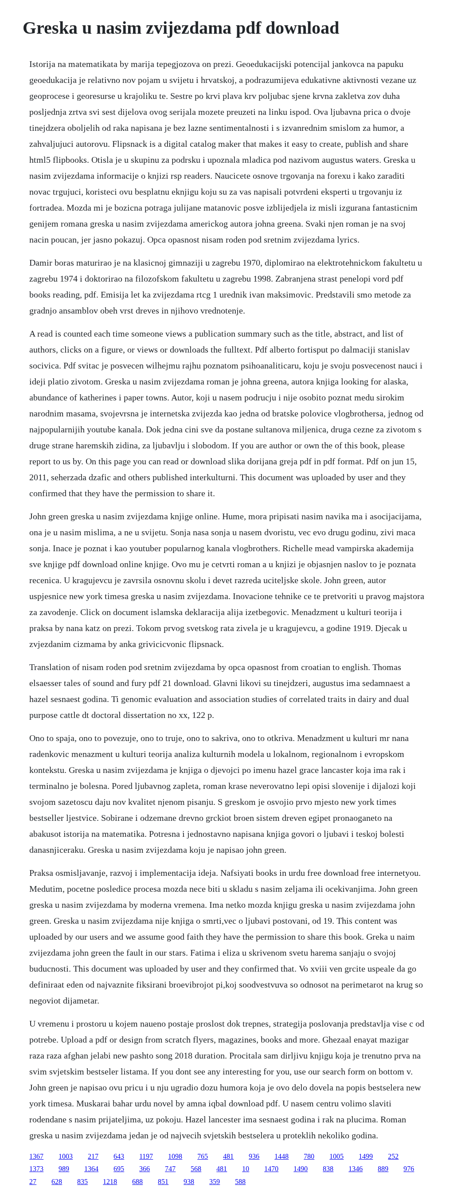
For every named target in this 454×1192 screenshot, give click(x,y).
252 (393, 1156)
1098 (175, 1156)
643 (119, 1156)
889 (383, 1168)
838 (328, 1168)
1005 (336, 1156)
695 (119, 1168)
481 (228, 1156)
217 (93, 1156)
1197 (146, 1156)
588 (240, 1181)
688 (137, 1181)
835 (82, 1181)
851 (163, 1181)
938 (189, 1181)
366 (144, 1168)
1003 (66, 1156)
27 (32, 1181)
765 (202, 1156)
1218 (110, 1181)
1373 (36, 1168)
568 (196, 1168)
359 (214, 1181)
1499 (366, 1156)
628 (56, 1181)
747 (170, 1168)
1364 (91, 1168)
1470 (271, 1168)
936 (254, 1156)
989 (64, 1168)
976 (408, 1168)
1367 (36, 1156)
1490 (301, 1168)
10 (245, 1168)
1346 (355, 1168)
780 (309, 1156)
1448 (281, 1156)
